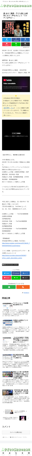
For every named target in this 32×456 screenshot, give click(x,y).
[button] (28, 262)
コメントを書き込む (16, 432)
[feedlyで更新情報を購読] (9, 287)
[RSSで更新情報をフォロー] (23, 287)
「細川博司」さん (8, 108)
